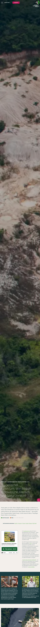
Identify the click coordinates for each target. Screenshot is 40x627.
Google (27, 523)
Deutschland (5, 517)
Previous (3, 622)
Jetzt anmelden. (31, 566)
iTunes (23, 523)
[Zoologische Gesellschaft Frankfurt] (36, 4)
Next (37, 622)
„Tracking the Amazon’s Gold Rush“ (29, 559)
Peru (12, 517)
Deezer (30, 523)
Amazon (20, 523)
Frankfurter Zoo (26, 531)
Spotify (16, 523)
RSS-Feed (34, 523)
